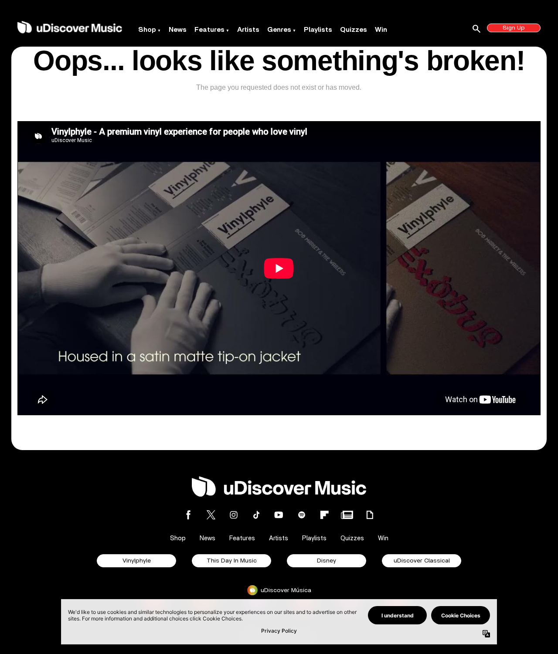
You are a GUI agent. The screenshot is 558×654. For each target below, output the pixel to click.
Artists (248, 29)
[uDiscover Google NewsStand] (347, 514)
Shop (147, 29)
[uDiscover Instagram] (234, 514)
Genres (279, 29)
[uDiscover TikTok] (256, 514)
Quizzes (353, 29)
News (178, 29)
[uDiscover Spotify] (302, 514)
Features (209, 29)
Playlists (318, 29)
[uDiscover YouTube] (279, 514)
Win (381, 29)
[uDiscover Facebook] (188, 514)
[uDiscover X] (211, 514)
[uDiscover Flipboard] (324, 514)
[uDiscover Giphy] (370, 514)
